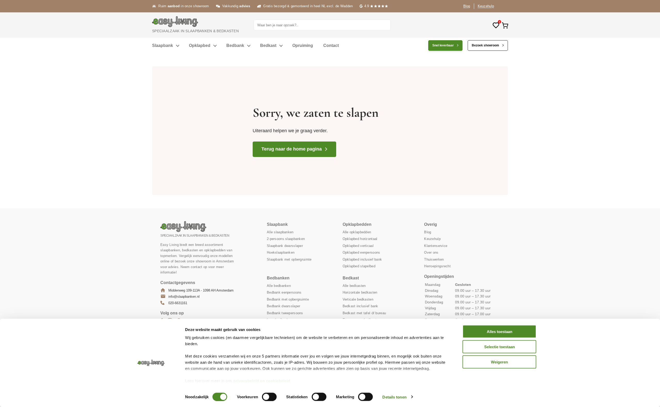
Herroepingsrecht (437, 266)
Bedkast (268, 45)
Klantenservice (435, 246)
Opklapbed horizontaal (360, 239)
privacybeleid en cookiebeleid (261, 381)
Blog (466, 6)
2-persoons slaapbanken (286, 239)
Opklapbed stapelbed (359, 266)
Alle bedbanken (279, 286)
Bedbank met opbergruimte (288, 299)
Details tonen (394, 397)
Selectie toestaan (499, 346)
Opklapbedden (357, 224)
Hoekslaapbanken (280, 252)
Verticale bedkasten (358, 299)
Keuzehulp (486, 6)
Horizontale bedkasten (360, 292)
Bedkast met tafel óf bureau (364, 313)
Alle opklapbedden (357, 232)
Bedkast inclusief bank (360, 306)
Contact (331, 45)
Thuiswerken (434, 259)
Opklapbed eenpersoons (361, 252)
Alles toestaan (499, 331)
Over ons (431, 252)
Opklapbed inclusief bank (362, 259)
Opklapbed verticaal (358, 246)
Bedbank (235, 45)
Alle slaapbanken (280, 232)
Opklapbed (199, 45)
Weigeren (499, 362)
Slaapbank (162, 45)
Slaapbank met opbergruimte (289, 259)
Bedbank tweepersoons (285, 313)
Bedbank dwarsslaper (283, 306)
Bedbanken (278, 278)
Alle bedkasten (354, 286)
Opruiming (302, 45)
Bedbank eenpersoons (284, 292)
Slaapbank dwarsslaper (285, 246)
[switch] (269, 397)
